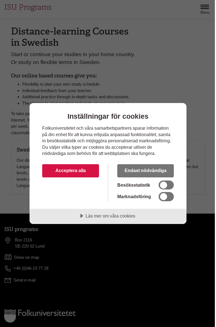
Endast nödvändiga (145, 170)
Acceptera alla (70, 170)
